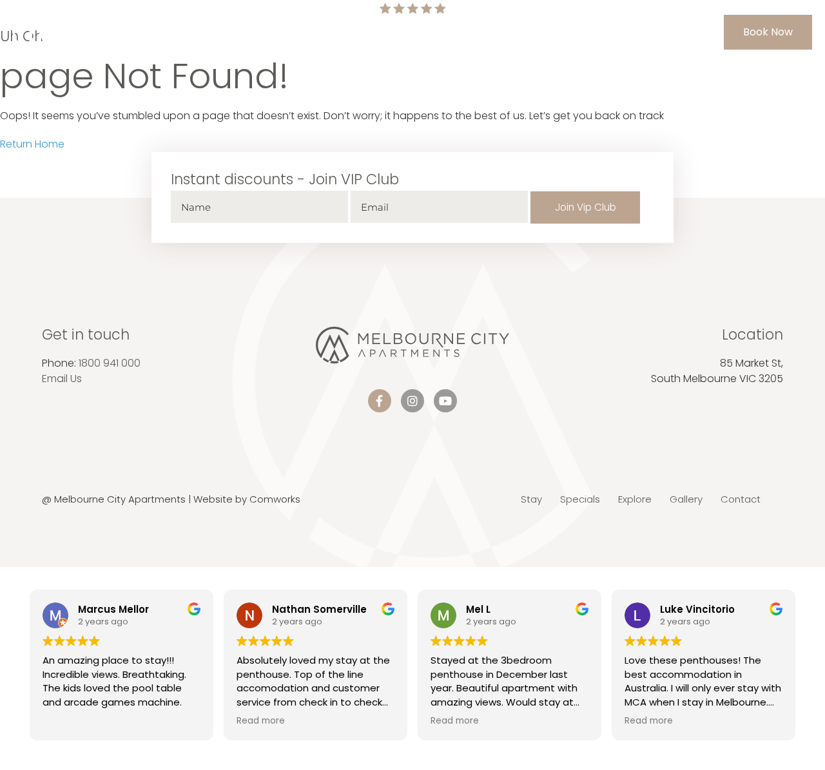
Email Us (62, 378)
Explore (495, 31)
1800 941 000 (110, 363)
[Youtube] (445, 400)
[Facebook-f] (379, 400)
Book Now (768, 31)
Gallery (545, 31)
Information (433, 31)
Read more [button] (261, 721)
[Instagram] (412, 400)
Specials (369, 31)
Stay (324, 31)
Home (284, 31)
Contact (597, 31)
